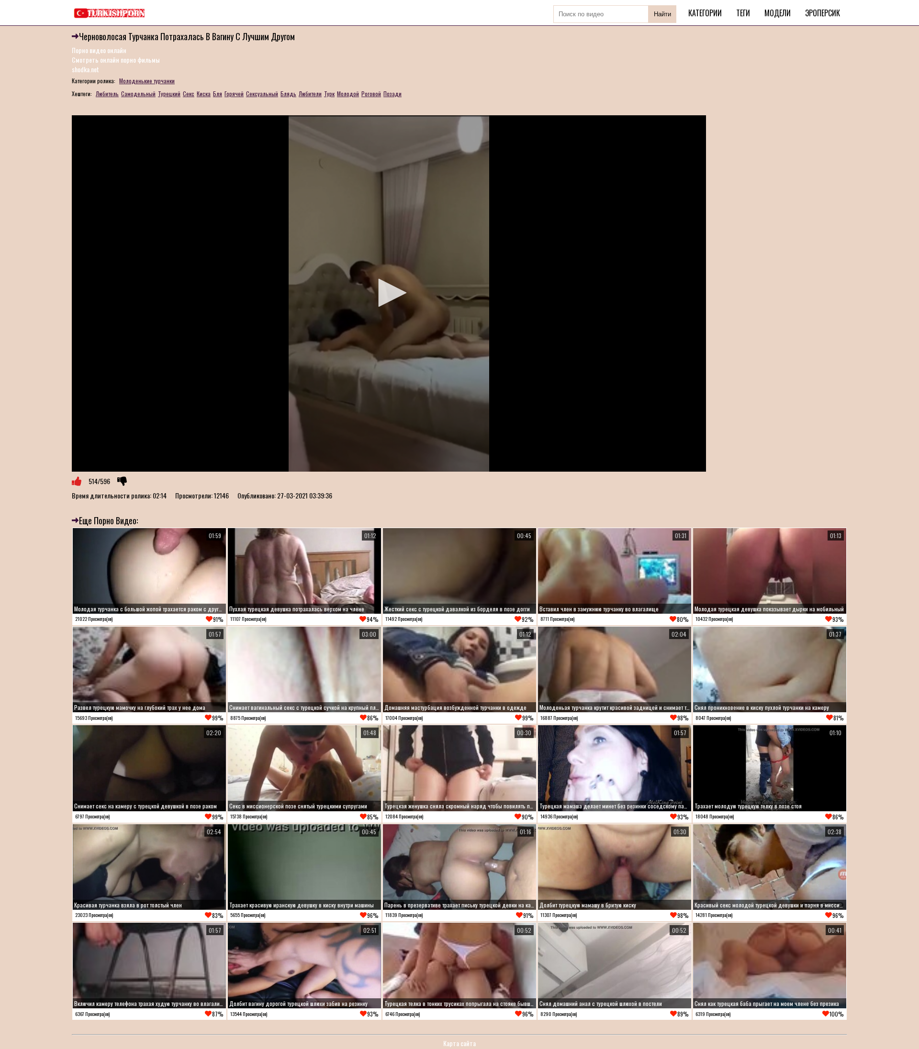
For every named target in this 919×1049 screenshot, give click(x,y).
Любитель (107, 93)
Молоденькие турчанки (147, 81)
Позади (392, 93)
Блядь (288, 93)
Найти (662, 14)
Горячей (234, 93)
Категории (705, 13)
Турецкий (169, 93)
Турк (329, 93)
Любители (310, 93)
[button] (389, 293)
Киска (204, 93)
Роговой (371, 93)
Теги (743, 13)
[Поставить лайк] (76, 481)
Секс (188, 93)
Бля (217, 93)
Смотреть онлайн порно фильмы (116, 60)
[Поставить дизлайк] (122, 481)
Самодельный (138, 93)
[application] (389, 293)
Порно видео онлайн (99, 50)
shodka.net (85, 69)
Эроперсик (822, 13)
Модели (777, 13)
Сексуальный (262, 93)
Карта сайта (459, 1043)
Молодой (348, 93)
